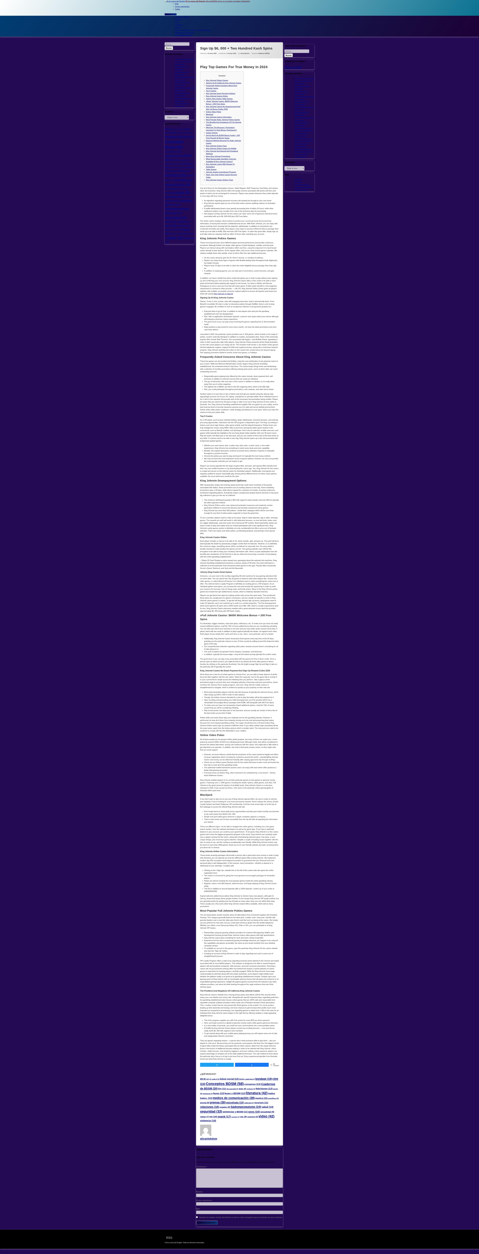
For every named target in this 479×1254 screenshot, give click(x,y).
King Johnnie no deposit (223, 294)
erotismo (251, 1089)
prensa (218, 1102)
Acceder (298, 182)
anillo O (215, 1079)
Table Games (211, 169)
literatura (257, 1093)
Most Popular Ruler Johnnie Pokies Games (223, 120)
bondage (263, 1078)
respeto (224, 1107)
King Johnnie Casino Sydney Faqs (219, 180)
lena (177, 22)
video (266, 1116)
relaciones (209, 1106)
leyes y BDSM (235, 1093)
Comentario (201, 1167)
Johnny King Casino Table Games (219, 99)
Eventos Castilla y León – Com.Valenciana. (193, 30)
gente (173, 167)
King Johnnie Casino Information (219, 117)
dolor (242, 1089)
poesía (204, 1103)
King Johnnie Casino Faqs (216, 146)
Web (198, 1209)
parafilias (273, 1098)
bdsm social (229, 1079)
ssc (243, 1117)
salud (267, 1107)
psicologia (235, 1102)
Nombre (199, 1192)
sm (213, 1116)
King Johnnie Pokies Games (217, 80)
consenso (252, 1084)
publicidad (249, 1103)
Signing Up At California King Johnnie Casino (223, 83)
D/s (222, 1088)
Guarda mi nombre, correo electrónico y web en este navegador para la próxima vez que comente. (240, 1217)
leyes (218, 1093)
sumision (252, 1117)
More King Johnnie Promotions (218, 156)
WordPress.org (301, 190)
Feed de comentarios (304, 187)
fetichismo (264, 1088)
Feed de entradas (302, 185)
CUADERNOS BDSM (183, 35)
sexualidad (267, 1112)
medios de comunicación (234, 1098)
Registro (298, 179)
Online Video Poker (213, 112)
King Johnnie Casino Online (217, 96)
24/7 (208, 1079)
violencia (208, 1120)
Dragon (178, 20)
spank (224, 1116)
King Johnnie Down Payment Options (220, 93)
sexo (254, 1111)
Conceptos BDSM (225, 1084)
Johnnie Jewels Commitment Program (221, 172)
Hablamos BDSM (182, 17)
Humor (177, 27)
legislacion (208, 1094)
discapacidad (232, 1089)
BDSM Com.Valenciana (184, 33)
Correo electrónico (204, 1200)
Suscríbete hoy (171, 14)
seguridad (211, 1111)
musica (261, 1098)
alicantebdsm (244, 53)
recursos (261, 1102)
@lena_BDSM (292, 67)
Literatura (179, 25)
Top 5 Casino (211, 91)
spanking (235, 1117)
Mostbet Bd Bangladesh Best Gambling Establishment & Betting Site (182, 69)
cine (187, 136)
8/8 (203, 1079)
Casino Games (212, 133)
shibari (204, 1117)
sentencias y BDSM (235, 1111)
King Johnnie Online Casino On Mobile (221, 148)
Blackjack (209, 114)
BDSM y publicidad (247, 1079)
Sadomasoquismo (246, 1106)
